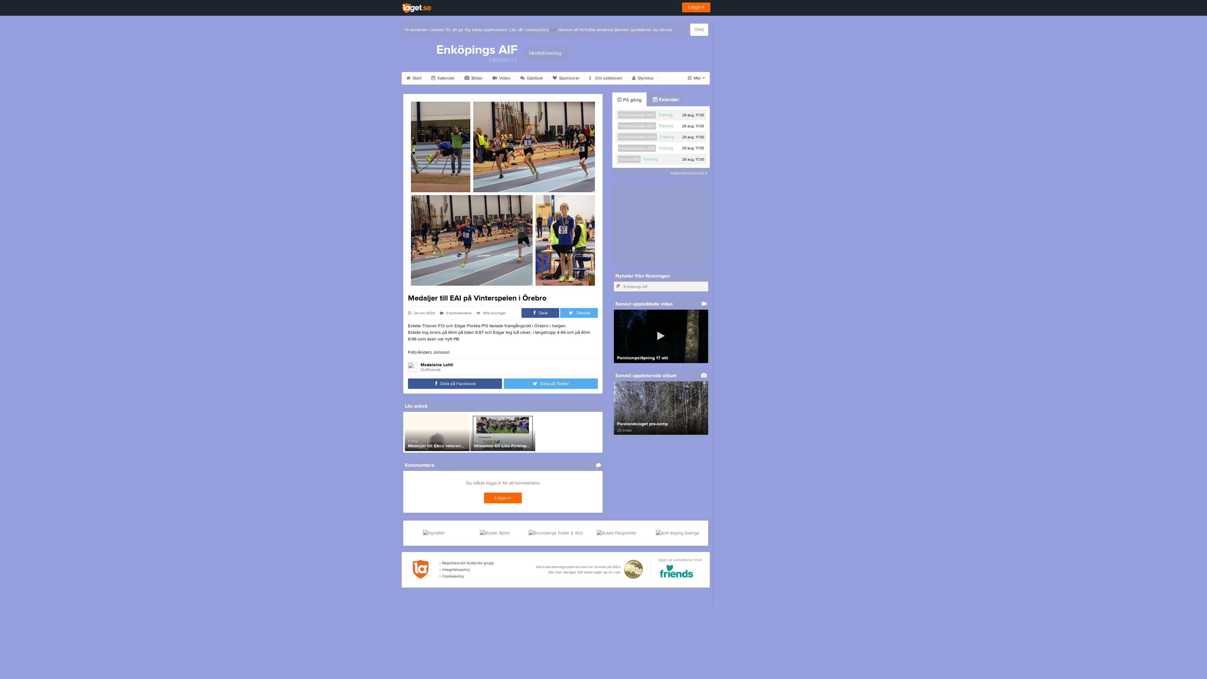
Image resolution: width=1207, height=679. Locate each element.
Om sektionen (608, 78)
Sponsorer (569, 78)
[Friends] (676, 572)
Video (504, 78)
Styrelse (645, 78)
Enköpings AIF (636, 286)
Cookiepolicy (453, 576)
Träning (665, 115)
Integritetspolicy (456, 569)
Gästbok (534, 78)
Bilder (476, 78)
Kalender (445, 78)
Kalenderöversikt (688, 173)
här (553, 30)
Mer (697, 78)
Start (416, 78)
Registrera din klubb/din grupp (468, 563)
